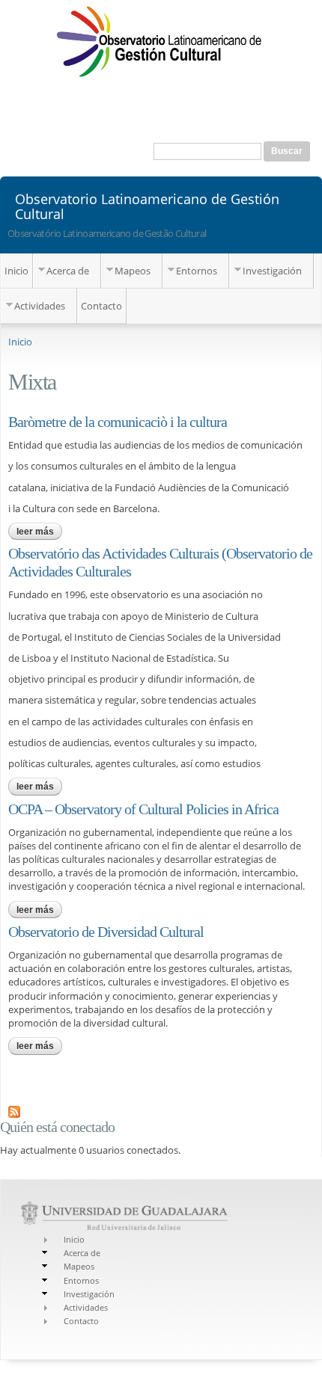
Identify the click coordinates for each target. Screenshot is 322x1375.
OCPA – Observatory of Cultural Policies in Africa (143, 809)
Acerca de (67, 270)
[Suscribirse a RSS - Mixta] (14, 1111)
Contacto (101, 306)
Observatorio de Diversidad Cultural (106, 931)
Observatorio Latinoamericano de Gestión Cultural (147, 205)
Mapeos (133, 270)
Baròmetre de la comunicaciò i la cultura (117, 421)
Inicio (16, 270)
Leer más (39, 531)
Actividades (39, 306)
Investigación (272, 270)
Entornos (196, 270)
